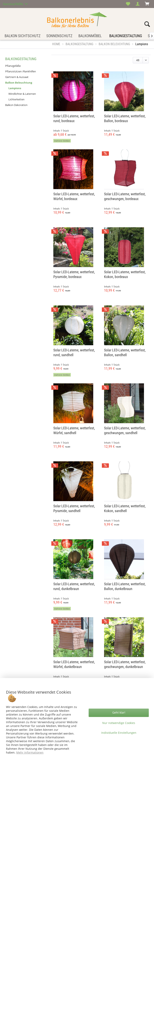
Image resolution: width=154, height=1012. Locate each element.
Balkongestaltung (20, 59)
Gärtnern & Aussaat (16, 77)
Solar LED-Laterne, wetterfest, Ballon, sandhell (125, 352)
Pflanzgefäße (13, 66)
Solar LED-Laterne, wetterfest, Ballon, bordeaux (125, 118)
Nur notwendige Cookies (118, 723)
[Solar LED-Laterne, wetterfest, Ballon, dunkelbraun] (126, 559)
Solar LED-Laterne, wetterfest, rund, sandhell (74, 352)
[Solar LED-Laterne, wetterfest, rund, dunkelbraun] (75, 559)
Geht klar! (118, 712)
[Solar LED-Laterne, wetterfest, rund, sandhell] (75, 325)
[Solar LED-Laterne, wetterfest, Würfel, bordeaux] (75, 169)
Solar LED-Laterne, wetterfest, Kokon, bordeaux (125, 274)
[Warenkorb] (148, 4)
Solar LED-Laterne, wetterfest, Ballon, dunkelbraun (125, 586)
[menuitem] (128, 4)
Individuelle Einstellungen (118, 733)
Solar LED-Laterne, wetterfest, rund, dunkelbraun (74, 586)
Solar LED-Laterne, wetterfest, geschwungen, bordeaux (125, 196)
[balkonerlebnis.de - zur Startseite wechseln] (77, 20)
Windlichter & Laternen (22, 94)
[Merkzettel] (128, 4)
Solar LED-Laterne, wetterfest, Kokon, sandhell (125, 508)
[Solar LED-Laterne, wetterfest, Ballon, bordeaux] (126, 91)
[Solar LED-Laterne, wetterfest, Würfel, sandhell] (75, 403)
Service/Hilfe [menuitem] (13, 3)
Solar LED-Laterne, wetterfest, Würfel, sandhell (74, 430)
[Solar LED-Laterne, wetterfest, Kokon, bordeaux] (126, 247)
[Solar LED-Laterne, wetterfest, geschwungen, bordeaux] (126, 169)
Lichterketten (16, 99)
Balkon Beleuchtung (18, 82)
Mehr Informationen (30, 752)
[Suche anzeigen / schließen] (147, 25)
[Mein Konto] (138, 4)
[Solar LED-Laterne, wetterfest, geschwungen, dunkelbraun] (126, 637)
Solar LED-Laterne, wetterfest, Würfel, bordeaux (74, 196)
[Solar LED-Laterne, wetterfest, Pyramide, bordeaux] (75, 247)
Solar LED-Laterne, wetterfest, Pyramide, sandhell (74, 508)
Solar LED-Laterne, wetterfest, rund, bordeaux (74, 118)
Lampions (14, 88)
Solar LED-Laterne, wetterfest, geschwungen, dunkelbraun (125, 664)
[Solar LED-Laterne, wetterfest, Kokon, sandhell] (126, 481)
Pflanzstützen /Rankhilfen (20, 71)
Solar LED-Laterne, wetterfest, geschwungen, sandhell (125, 430)
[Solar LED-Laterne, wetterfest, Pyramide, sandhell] (75, 481)
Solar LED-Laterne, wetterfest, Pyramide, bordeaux (74, 274)
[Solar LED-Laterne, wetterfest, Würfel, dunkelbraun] (75, 637)
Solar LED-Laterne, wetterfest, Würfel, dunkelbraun (74, 664)
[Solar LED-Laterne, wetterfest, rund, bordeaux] (75, 91)
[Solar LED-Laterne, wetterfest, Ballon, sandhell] (126, 325)
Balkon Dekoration (16, 105)
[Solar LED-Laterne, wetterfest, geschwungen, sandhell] (126, 403)
